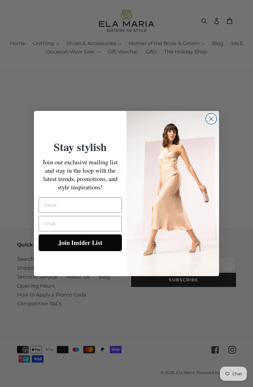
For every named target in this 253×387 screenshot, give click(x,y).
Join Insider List (80, 242)
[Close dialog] (211, 118)
